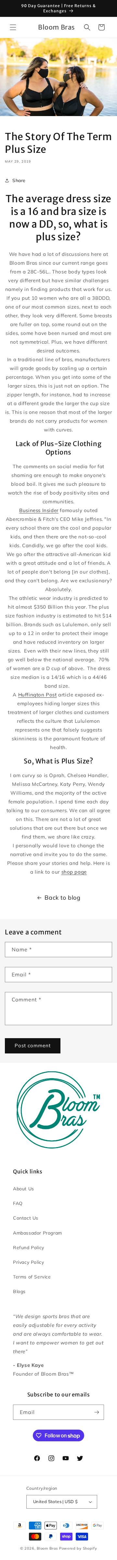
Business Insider (38, 510)
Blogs (19, 1291)
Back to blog (62, 897)
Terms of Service (32, 1277)
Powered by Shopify (78, 1548)
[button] (13, 27)
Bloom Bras (47, 1548)
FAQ (18, 1203)
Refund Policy (28, 1247)
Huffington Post (37, 695)
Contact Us (25, 1218)
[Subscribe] (96, 1412)
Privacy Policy (28, 1262)
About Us (23, 1189)
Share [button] (19, 180)
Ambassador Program (37, 1233)
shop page (74, 872)
